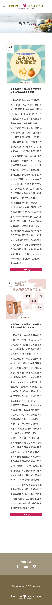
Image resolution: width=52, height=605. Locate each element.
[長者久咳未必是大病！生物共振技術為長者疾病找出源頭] (26, 64)
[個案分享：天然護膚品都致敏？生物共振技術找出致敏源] (26, 299)
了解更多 (26, 269)
